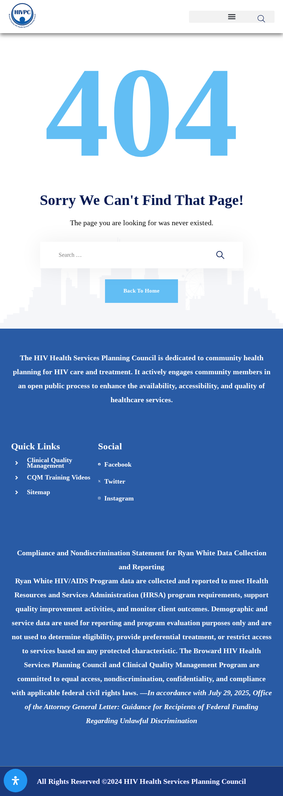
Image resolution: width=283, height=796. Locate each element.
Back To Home (141, 291)
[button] (232, 17)
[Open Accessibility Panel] (15, 780)
